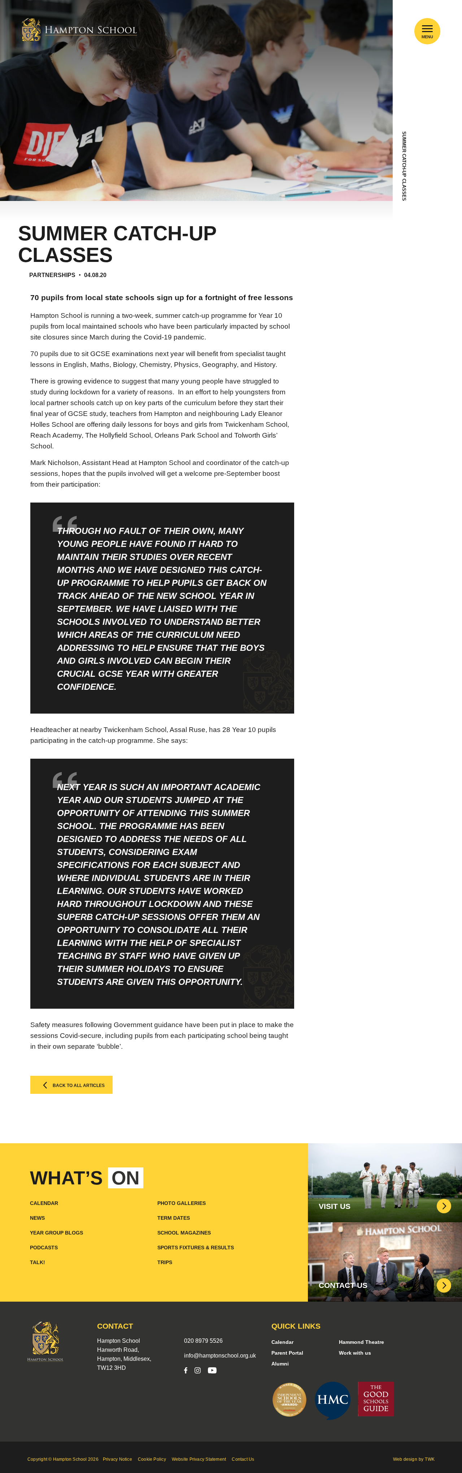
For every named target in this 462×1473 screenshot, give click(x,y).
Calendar (44, 1203)
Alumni (280, 1364)
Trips (164, 1262)
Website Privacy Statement (199, 1459)
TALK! (37, 1262)
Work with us (355, 1353)
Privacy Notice (117, 1459)
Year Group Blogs (56, 1233)
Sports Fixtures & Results (195, 1247)
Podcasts (44, 1247)
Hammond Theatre (361, 1342)
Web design (405, 1459)
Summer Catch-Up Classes (404, 166)
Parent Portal (287, 1353)
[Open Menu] (427, 28)
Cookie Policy (152, 1459)
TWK (430, 1459)
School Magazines (184, 1233)
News (37, 1218)
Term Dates (173, 1218)
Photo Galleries (181, 1203)
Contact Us (243, 1459)
